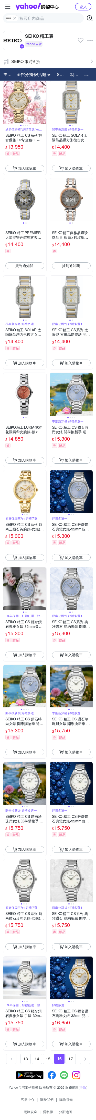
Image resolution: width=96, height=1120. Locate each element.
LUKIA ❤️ (88, 74)
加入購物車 (27, 168)
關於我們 (47, 1099)
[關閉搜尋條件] (14, 18)
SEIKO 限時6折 (25, 61)
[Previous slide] (6, 102)
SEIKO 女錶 (62, 74)
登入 (83, 6)
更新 (83, 1087)
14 (37, 1059)
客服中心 (27, 1099)
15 (48, 1059)
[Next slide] (43, 102)
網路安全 (30, 1111)
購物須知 (66, 1099)
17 (70, 1059)
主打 (7, 74)
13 (25, 1059)
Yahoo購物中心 (37, 6)
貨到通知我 (24, 265)
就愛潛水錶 (75, 74)
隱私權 (48, 1111)
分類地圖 (65, 1111)
